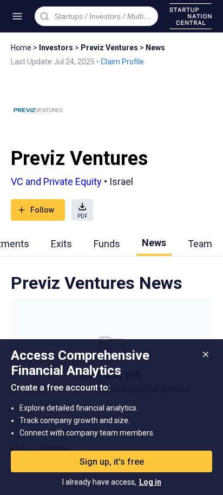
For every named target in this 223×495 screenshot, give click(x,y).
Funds (107, 243)
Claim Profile (122, 61)
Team (200, 243)
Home (21, 47)
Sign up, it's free (112, 462)
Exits (61, 243)
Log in (150, 482)
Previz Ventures (109, 47)
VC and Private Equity (56, 181)
